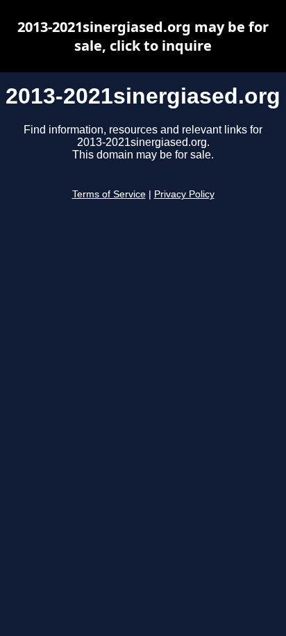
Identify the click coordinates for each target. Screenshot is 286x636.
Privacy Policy (184, 194)
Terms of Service (109, 194)
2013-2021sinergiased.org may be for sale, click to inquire (143, 36)
